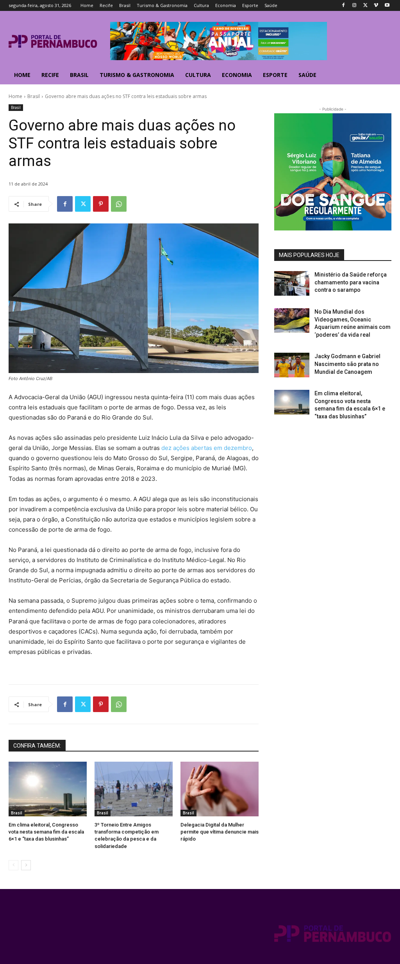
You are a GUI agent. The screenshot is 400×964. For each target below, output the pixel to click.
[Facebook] (343, 5)
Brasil (33, 96)
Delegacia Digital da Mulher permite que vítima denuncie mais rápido (219, 832)
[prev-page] (13, 865)
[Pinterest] (101, 204)
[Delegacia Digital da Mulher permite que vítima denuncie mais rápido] (219, 789)
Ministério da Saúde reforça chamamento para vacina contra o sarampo (350, 282)
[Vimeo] (375, 5)
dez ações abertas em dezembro (206, 448)
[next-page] (26, 865)
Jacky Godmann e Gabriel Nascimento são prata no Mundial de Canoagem (347, 364)
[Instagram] (354, 5)
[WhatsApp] (119, 204)
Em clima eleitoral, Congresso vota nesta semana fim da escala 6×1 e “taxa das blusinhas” (46, 832)
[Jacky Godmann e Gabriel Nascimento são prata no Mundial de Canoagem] (291, 365)
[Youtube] (386, 5)
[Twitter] (365, 5)
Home (15, 96)
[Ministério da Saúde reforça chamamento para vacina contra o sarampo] (291, 283)
